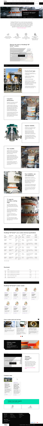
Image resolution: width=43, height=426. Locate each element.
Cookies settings (21, 55)
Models (24, 17)
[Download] (35, 272)
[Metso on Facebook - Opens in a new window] (32, 422)
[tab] (12, 407)
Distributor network (13, 417)
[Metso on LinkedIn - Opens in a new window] (31, 422)
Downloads (20, 17)
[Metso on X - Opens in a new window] (34, 422)
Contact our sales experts (21, 27)
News (5, 417)
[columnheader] (18, 269)
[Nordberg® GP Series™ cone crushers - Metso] (7, 1)
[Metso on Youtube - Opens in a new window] (37, 422)
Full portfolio (12, 5)
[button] (35, 17)
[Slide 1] (20, 336)
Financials (20, 416)
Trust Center (6, 421)
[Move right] (38, 319)
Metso (7, 5)
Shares (20, 417)
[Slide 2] (22, 336)
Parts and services (30, 17)
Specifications (14, 17)
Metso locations (13, 416)
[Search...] (36, 1)
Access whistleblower (7, 420)
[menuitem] (13, 1)
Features (9, 17)
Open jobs (5, 416)
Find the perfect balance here (32, 345)
